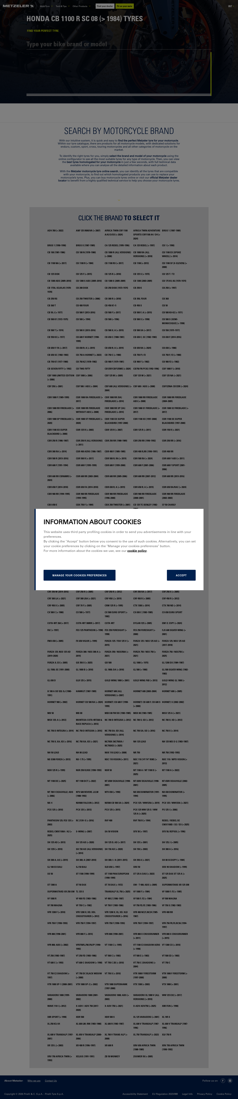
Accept (181, 575)
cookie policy (137, 551)
